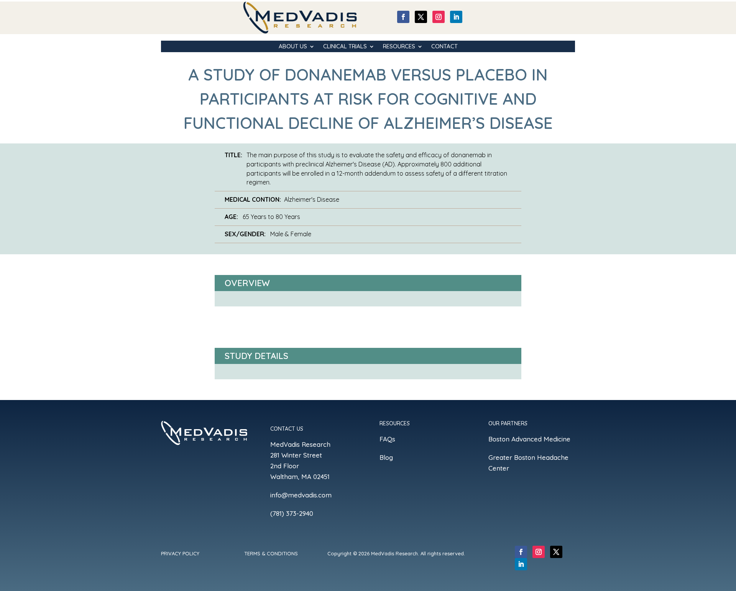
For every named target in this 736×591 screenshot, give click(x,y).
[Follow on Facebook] (403, 17)
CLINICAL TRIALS (345, 47)
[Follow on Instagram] (438, 17)
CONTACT (444, 47)
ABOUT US (293, 47)
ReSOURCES (399, 47)
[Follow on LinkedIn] (456, 17)
